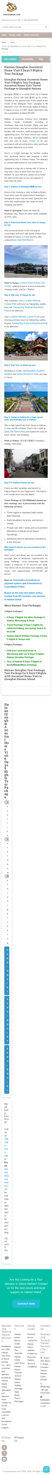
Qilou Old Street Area (14, 431)
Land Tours (39, 41)
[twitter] (4, 1453)
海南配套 (32, 46)
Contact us (7, 52)
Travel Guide (15, 35)
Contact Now (26, 1303)
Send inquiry (7, 971)
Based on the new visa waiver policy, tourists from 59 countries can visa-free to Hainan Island (24, 596)
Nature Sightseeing (7, 909)
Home (4, 35)
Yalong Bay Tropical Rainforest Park (29, 323)
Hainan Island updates (31, 1347)
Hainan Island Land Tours (19, 1360)
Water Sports (8, 46)
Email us (34, 141)
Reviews (42, 46)
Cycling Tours (8, 41)
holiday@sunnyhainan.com (6, 1179)
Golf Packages (24, 41)
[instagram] (4, 1459)
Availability (27, 59)
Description (10, 59)
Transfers (22, 46)
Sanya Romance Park (27, 374)
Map (41, 59)
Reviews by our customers (32, 1337)
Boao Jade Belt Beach (22, 240)
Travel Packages (31, 35)
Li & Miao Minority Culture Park (24, 317)
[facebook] (4, 1447)
